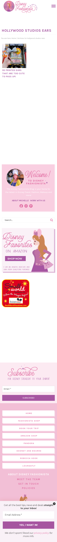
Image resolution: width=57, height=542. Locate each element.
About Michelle (20, 200)
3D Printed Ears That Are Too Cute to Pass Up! (13, 73)
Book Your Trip (29, 428)
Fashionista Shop (29, 421)
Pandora (29, 443)
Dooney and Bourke (29, 451)
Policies (28, 488)
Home (29, 413)
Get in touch (28, 483)
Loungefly (29, 466)
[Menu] (52, 6)
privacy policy (41, 533)
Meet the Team (28, 479)
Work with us (37, 200)
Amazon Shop (29, 436)
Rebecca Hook (29, 458)
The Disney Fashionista (20, 7)
